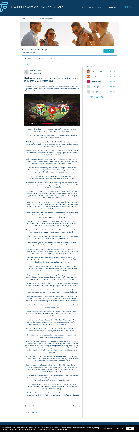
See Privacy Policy (61, 429)
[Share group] (116, 50)
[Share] (79, 70)
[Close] (136, 428)
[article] (52, 242)
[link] (29, 58)
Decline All (120, 429)
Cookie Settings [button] (108, 429)
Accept (130, 429)
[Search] (99, 51)
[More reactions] (32, 406)
